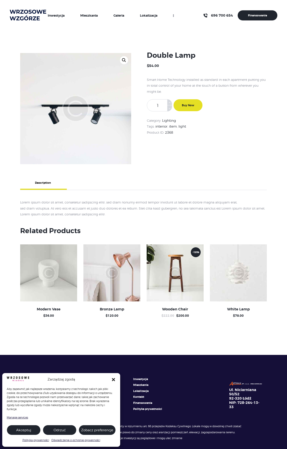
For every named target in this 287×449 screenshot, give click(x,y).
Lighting (169, 121)
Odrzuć (60, 430)
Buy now (188, 105)
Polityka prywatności (35, 440)
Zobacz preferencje (97, 430)
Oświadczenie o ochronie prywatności (75, 440)
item (173, 126)
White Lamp (238, 309)
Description (43, 183)
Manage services (17, 417)
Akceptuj (23, 430)
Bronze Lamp (112, 309)
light (182, 126)
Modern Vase (49, 309)
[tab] (60, 183)
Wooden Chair (175, 309)
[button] (113, 379)
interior (161, 126)
